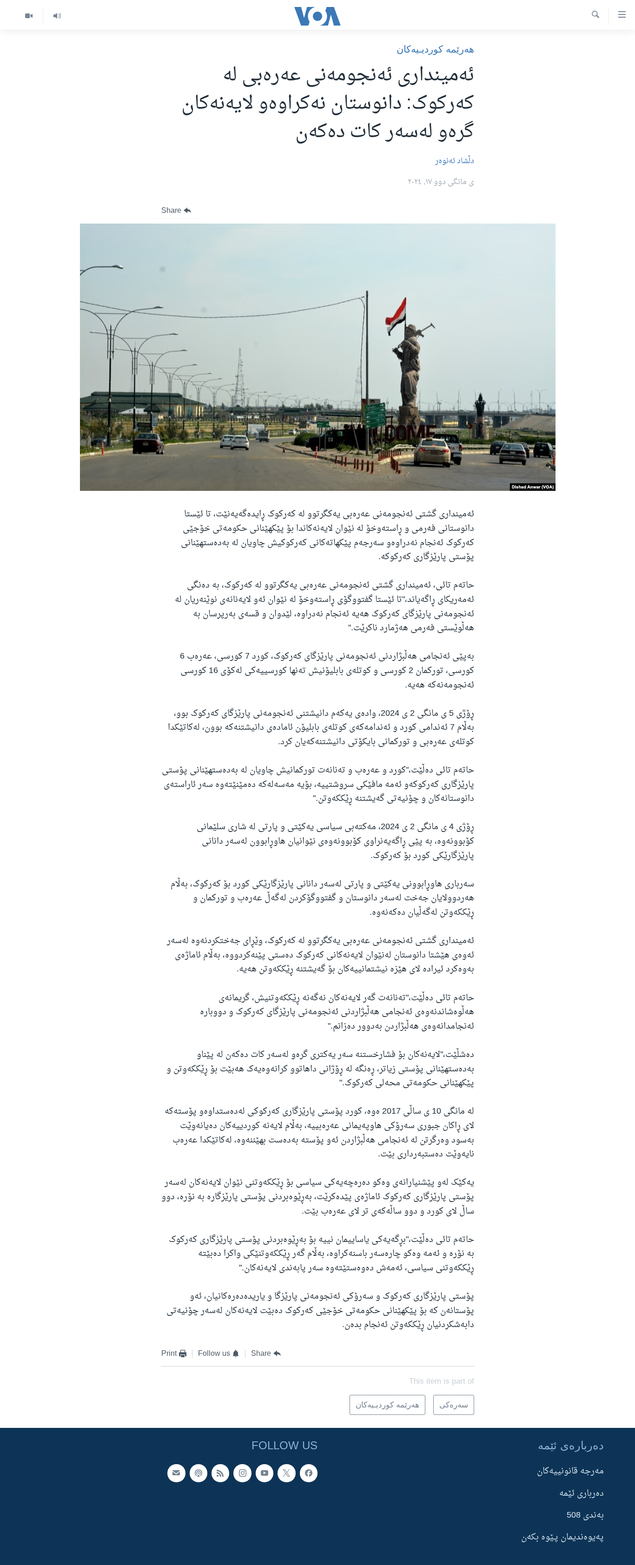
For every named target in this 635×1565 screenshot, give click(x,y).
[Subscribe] (176, 1473)
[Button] (176, 211)
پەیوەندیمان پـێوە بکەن (562, 1537)
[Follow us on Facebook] (309, 1473)
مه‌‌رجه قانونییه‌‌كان (570, 1471)
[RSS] (220, 1473)
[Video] (29, 16)
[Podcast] (198, 1473)
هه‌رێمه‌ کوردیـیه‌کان (435, 49)
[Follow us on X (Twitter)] (286, 1473)
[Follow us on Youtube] (264, 1473)
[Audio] (57, 16)
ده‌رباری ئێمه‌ (581, 1493)
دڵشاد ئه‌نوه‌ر (454, 161)
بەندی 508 (585, 1515)
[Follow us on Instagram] (242, 1473)
